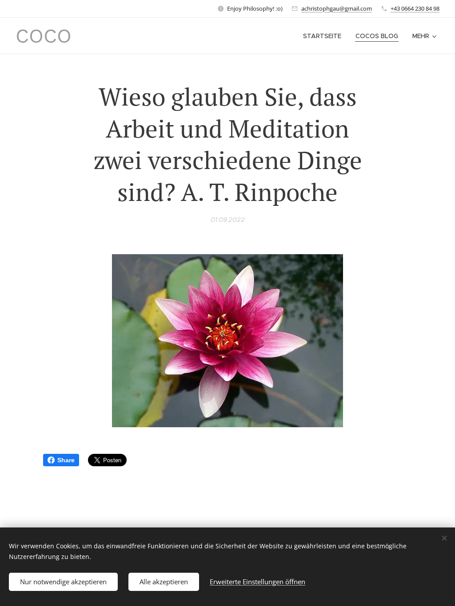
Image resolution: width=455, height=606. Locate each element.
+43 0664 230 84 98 (415, 8)
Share (66, 460)
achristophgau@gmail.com (336, 8)
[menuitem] (324, 36)
